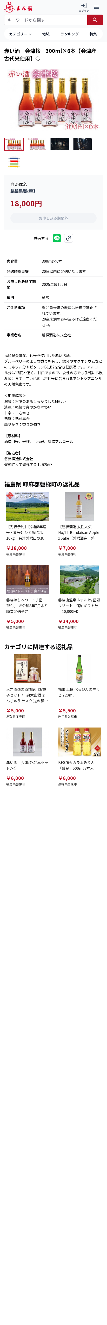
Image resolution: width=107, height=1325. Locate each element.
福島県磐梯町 (22, 190)
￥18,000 (16, 547)
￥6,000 (15, 777)
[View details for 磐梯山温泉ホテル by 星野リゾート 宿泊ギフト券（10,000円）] (79, 579)
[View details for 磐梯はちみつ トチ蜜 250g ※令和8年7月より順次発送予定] (27, 579)
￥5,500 (67, 710)
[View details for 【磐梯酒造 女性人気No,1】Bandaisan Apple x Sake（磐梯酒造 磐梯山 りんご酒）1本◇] (79, 506)
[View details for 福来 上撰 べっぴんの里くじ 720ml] (79, 668)
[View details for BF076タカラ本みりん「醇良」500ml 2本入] (79, 742)
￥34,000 (68, 621)
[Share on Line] (57, 238)
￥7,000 (67, 547)
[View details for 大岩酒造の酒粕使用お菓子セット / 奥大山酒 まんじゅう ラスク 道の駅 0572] (27, 668)
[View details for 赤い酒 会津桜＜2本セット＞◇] (27, 742)
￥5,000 (15, 621)
